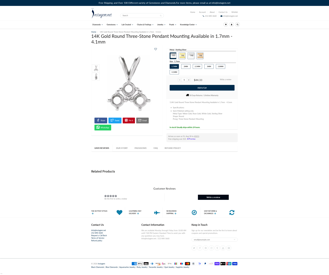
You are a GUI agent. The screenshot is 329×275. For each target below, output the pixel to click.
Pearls (171, 25)
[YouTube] (223, 248)
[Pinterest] (205, 248)
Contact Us (223, 12)
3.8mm (220, 66)
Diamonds (96, 25)
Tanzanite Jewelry (156, 267)
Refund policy (96, 240)
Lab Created (126, 25)
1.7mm (174, 66)
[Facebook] (199, 248)
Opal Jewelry (169, 267)
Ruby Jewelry (142, 267)
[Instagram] (211, 248)
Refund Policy (173, 148)
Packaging (141, 148)
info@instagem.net (230, 16)
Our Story (122, 148)
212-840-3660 (211, 16)
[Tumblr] (217, 248)
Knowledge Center (187, 25)
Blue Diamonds (112, 267)
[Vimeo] (228, 248)
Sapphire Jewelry (182, 267)
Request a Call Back (99, 235)
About (212, 12)
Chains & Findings (144, 25)
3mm (209, 66)
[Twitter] (194, 248)
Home (192, 12)
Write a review (225, 79)
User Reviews (101, 148)
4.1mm (174, 72)
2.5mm (197, 66)
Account (202, 12)
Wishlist (234, 12)
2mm (186, 66)
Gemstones (111, 25)
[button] (155, 49)
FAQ (156, 148)
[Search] (161, 16)
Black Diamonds (97, 267)
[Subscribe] (234, 239)
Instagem (101, 264)
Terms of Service (97, 238)
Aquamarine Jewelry (127, 267)
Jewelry (160, 25)
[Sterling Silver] (126, 83)
